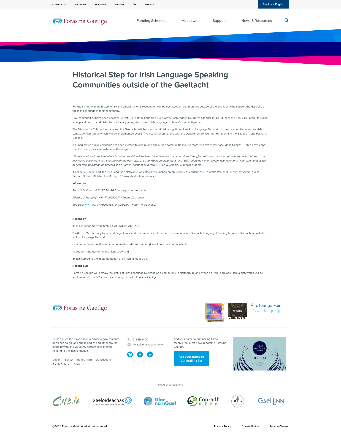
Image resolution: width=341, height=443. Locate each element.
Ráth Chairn (84, 359)
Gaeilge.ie (100, 4)
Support (219, 20)
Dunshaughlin (104, 359)
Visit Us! (79, 364)
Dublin (56, 359)
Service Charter (279, 426)
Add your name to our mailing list (191, 359)
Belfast (69, 359)
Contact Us (59, 4)
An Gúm (119, 4)
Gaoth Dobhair (61, 364)
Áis (134, 4)
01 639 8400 (140, 339)
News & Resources (256, 20)
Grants (149, 4)
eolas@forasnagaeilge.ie (147, 344)
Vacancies (80, 4)
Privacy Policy (222, 426)
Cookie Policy (250, 426)
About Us (189, 20)
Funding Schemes (151, 20)
